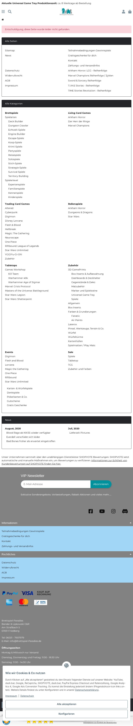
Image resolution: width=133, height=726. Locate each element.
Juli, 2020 (73, 428)
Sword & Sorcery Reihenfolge (84, 80)
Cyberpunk (11, 212)
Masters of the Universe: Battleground (26, 290)
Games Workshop (15, 269)
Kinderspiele (15, 197)
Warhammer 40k (18, 278)
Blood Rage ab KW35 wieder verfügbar (28, 432)
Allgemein (74, 303)
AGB (7, 80)
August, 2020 (13, 428)
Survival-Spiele (16, 171)
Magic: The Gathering (17, 233)
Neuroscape (11, 237)
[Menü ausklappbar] (3, 11)
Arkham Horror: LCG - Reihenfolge (87, 70)
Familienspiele (16, 188)
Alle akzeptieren (66, 704)
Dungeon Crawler (18, 125)
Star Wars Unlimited (16, 250)
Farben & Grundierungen (82, 311)
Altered (9, 208)
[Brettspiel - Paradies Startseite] (66, 11)
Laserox (72, 324)
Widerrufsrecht (13, 75)
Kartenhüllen (75, 341)
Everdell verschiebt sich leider (23, 437)
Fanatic (75, 315)
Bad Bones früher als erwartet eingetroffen (30, 441)
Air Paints (76, 320)
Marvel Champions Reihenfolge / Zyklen (90, 75)
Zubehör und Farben (79, 369)
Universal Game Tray (83, 294)
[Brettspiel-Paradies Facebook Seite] (90, 511)
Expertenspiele (16, 184)
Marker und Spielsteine (84, 290)
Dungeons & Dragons (80, 212)
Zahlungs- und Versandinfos (84, 65)
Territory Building (18, 176)
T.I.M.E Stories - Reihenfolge (83, 85)
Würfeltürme (75, 336)
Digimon (10, 216)
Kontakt (72, 60)
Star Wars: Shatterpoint (18, 299)
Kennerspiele (15, 192)
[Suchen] (10, 11)
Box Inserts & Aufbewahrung (87, 273)
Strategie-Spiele (17, 167)
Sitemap (10, 50)
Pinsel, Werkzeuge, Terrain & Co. (86, 328)
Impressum (11, 695)
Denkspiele (12, 392)
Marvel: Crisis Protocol (17, 286)
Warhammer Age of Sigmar (24, 282)
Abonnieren (101, 484)
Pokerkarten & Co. (16, 396)
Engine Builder (16, 134)
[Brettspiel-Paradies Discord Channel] (125, 511)
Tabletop (73, 360)
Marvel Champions (78, 125)
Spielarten (11, 117)
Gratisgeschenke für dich (82, 55)
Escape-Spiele (16, 138)
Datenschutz (27, 695)
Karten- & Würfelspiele (19, 388)
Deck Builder (15, 121)
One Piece (11, 241)
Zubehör (10, 258)
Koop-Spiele (15, 142)
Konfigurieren (66, 713)
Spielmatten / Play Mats (81, 345)
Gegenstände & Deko (83, 282)
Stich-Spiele (15, 163)
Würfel (72, 332)
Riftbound (10, 377)
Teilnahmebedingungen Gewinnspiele (89, 50)
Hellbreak (10, 229)
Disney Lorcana (14, 220)
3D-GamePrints (77, 269)
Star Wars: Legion (15, 294)
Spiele (74, 299)
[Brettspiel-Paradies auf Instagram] (113, 511)
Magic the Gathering (17, 369)
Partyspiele (14, 150)
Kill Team (13, 273)
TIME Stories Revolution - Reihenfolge (89, 90)
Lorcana (9, 364)
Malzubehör (78, 286)
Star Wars (73, 216)
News (8, 55)
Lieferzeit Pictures (79, 432)
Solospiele (14, 159)
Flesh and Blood (14, 360)
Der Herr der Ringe (79, 121)
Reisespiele (14, 155)
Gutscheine (13, 401)
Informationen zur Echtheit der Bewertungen (100, 722)
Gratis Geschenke (16, 405)
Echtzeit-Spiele (16, 129)
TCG (70, 364)
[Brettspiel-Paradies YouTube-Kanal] (102, 511)
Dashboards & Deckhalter (85, 278)
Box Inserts (74, 307)
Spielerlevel (11, 180)
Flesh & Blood (13, 224)
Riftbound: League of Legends (22, 246)
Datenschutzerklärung (87, 689)
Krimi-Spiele (15, 146)
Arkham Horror (76, 117)
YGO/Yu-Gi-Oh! (13, 254)
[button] (123, 11)
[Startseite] (3, 19)
